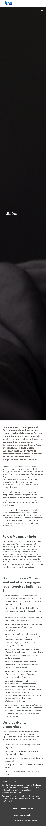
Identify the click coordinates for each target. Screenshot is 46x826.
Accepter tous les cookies (23, 808)
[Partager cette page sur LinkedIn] (37, 11)
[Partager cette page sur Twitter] (41, 11)
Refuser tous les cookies (23, 815)
